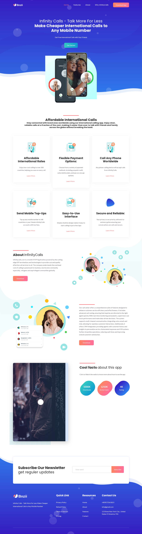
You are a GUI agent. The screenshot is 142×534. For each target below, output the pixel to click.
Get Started (71, 45)
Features (77, 5)
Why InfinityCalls (101, 5)
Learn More (31, 176)
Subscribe (117, 469)
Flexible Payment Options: (71, 160)
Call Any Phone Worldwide (110, 160)
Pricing (58, 516)
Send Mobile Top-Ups (31, 213)
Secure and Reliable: (110, 213)
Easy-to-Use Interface (71, 215)
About (87, 5)
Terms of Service (62, 511)
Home (66, 5)
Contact (85, 516)
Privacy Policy (61, 502)
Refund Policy (61, 507)
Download (20, 278)
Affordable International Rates (31, 160)
